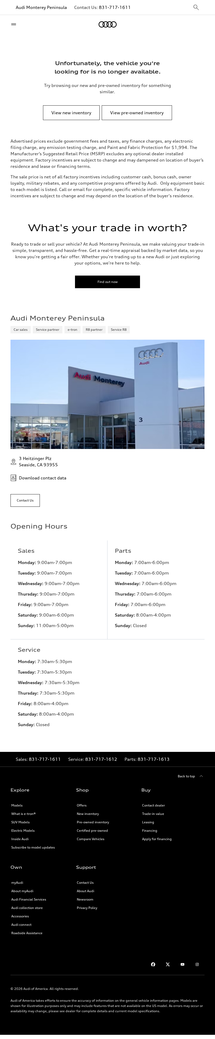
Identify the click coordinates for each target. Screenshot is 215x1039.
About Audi (85, 891)
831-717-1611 (115, 7)
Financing (149, 831)
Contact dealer (153, 805)
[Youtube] (182, 964)
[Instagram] (197, 964)
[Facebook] (153, 964)
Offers (82, 805)
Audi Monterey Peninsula (41, 7)
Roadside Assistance (26, 933)
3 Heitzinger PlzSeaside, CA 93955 (38, 461)
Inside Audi (20, 839)
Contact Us (85, 883)
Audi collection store (27, 908)
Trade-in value (153, 814)
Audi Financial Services (28, 899)
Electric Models (23, 831)
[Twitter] (167, 964)
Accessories (20, 916)
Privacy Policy (87, 908)
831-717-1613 (154, 759)
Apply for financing (157, 839)
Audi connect (21, 925)
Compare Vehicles (90, 839)
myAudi (17, 883)
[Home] (108, 24)
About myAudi (22, 891)
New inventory (88, 814)
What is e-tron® (23, 814)
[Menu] (14, 24)
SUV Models (20, 822)
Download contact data (42, 477)
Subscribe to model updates (33, 847)
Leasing (148, 822)
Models (17, 805)
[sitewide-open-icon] (196, 7)
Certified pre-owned (92, 831)
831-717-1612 (101, 759)
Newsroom (85, 899)
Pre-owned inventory (93, 822)
